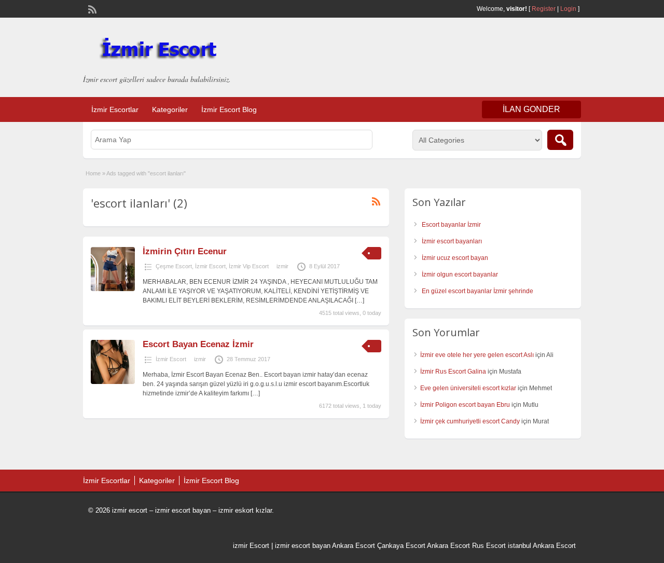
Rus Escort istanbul (501, 546)
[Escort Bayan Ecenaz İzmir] (113, 382)
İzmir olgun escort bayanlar (460, 274)
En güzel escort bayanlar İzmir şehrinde (477, 291)
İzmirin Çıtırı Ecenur (185, 251)
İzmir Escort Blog (229, 109)
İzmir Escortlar (115, 109)
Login (568, 8)
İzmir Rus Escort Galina (453, 371)
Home (93, 173)
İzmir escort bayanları (452, 241)
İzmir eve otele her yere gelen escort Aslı (477, 355)
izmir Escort (251, 546)
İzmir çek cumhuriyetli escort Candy (470, 421)
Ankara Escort (353, 546)
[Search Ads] (560, 140)
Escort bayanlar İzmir (451, 224)
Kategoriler (170, 109)
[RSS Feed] (91, 8)
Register (544, 8)
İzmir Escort (210, 266)
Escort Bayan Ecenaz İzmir (198, 344)
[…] (359, 300)
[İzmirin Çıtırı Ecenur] (113, 289)
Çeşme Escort (174, 266)
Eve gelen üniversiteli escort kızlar (468, 388)
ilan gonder (531, 109)
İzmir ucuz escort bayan (455, 258)
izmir (282, 266)
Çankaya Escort (401, 546)
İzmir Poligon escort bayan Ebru (465, 404)
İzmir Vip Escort (249, 266)
